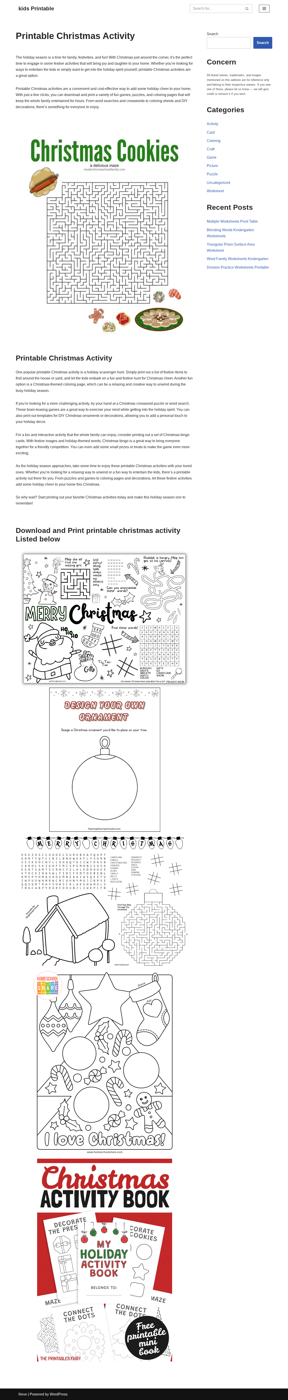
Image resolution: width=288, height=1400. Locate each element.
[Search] (247, 8)
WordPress (59, 1394)
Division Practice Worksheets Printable (238, 267)
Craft (210, 149)
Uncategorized (218, 183)
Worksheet (215, 191)
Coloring (213, 141)
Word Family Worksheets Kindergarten (237, 259)
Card (211, 132)
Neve (22, 1394)
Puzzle (212, 174)
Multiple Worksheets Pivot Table (232, 221)
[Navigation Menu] (264, 8)
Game (211, 157)
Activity (212, 124)
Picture (212, 166)
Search (212, 34)
